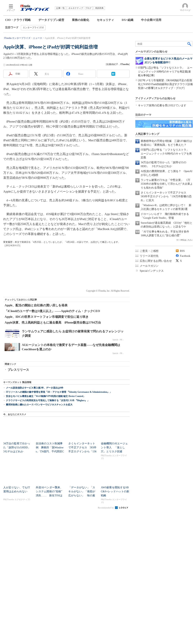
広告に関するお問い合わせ (156, 260)
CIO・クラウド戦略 (18, 19)
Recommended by (106, 507)
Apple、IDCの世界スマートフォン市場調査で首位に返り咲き (47, 316)
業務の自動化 (80, 19)
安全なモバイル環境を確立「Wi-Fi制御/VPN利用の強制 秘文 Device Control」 (45, 396)
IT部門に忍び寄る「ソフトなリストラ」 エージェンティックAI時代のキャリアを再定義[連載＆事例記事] (165, 71)
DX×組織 (127, 19)
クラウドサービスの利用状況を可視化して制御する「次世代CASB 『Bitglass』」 (47, 400)
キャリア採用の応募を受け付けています (162, 105)
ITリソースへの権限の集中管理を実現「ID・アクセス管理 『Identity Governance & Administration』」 (59, 392)
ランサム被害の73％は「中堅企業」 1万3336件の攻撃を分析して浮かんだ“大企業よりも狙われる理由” (167, 184)
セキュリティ (105, 19)
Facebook (185, 255)
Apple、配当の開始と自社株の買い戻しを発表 (36, 305)
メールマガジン (149, 265)
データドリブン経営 (51, 19)
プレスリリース (18, 369)
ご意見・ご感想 (149, 251)
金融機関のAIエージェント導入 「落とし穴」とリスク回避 (114, 447)
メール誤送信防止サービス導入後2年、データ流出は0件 (34, 387)
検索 (189, 43)
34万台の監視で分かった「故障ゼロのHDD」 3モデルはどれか (18, 447)
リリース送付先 (149, 255)
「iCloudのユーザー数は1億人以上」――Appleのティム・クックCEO (52, 311)
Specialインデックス (152, 270)
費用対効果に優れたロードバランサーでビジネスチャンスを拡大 (39, 404)
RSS (182, 251)
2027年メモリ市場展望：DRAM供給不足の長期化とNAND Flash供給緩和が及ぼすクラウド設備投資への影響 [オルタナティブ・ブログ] (165, 84)
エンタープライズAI (33, 27)
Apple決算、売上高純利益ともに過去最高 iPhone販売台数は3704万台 (53, 322)
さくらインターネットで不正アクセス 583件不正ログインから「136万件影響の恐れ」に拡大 (166, 196)
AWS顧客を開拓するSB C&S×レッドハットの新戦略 (115, 491)
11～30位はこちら (184, 240)
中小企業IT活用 (151, 19)
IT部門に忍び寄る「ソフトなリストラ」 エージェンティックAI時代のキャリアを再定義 (166, 153)
